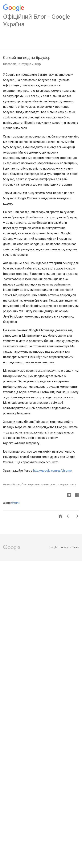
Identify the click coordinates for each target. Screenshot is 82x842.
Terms (75, 547)
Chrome (15, 503)
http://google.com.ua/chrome (52, 470)
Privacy (65, 547)
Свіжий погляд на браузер (26, 57)
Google (53, 547)
